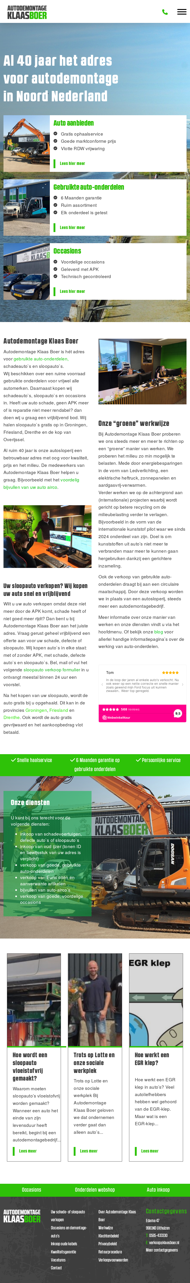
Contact (56, 1268)
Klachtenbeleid (108, 1236)
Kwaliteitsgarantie (63, 1252)
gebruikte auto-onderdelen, (41, 358)
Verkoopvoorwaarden (113, 1260)
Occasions (31, 1190)
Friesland (58, 710)
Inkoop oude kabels (64, 1244)
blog (158, 631)
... (59, 1139)
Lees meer (28, 1151)
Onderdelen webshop (95, 1190)
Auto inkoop (158, 1190)
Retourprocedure (110, 1252)
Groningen (36, 710)
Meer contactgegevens (162, 1250)
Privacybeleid (107, 1244)
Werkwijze (105, 1228)
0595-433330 (157, 1235)
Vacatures (58, 1260)
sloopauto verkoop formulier (52, 669)
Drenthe (11, 717)
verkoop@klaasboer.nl (162, 1243)
